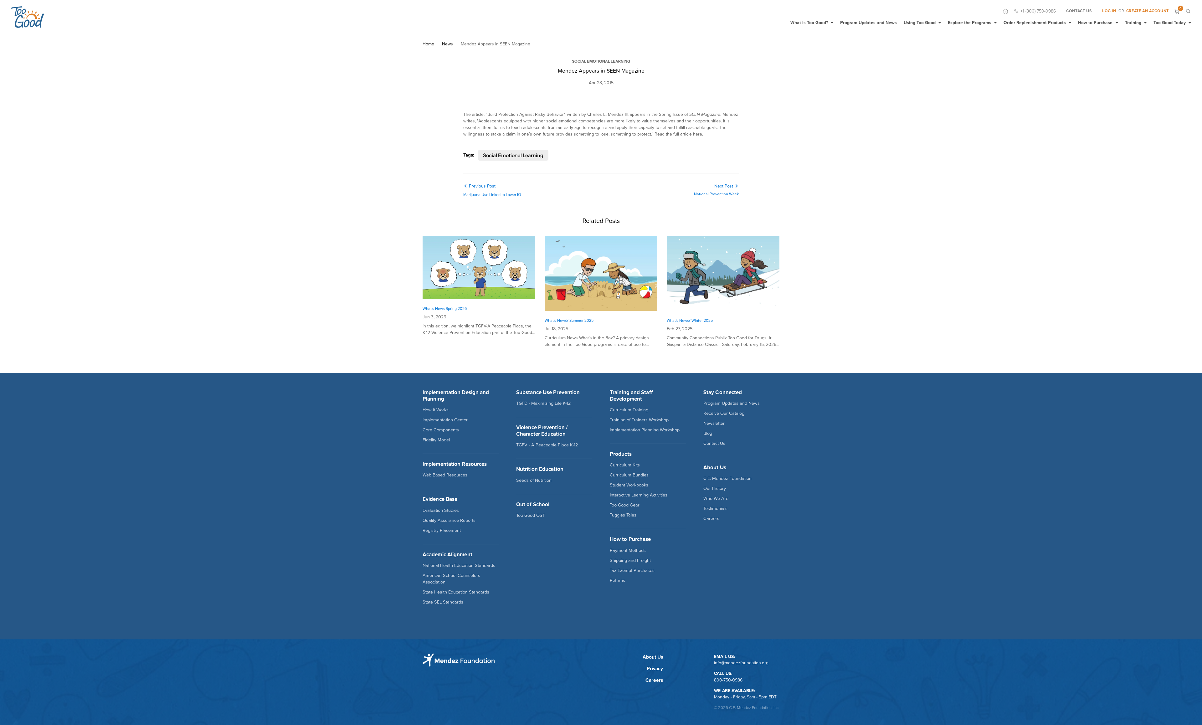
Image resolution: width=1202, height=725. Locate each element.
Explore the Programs (969, 22)
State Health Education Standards (456, 592)
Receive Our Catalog (723, 413)
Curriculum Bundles (629, 474)
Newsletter (714, 423)
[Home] (1006, 11)
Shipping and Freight (630, 560)
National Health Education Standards (459, 565)
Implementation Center (445, 419)
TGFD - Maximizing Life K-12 (543, 403)
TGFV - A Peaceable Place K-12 (547, 444)
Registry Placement (442, 530)
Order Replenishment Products (1035, 22)
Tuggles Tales (623, 515)
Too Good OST (530, 515)
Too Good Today (1169, 22)
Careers (711, 518)
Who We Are (715, 498)
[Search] (1188, 11)
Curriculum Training (629, 409)
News (447, 44)
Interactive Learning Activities (638, 494)
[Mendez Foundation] (27, 17)
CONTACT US (1079, 11)
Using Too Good (920, 22)
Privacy (655, 668)
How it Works (436, 409)
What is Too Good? (809, 22)
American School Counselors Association (451, 578)
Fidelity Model (436, 439)
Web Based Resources (445, 474)
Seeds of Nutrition (534, 480)
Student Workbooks (629, 484)
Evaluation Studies (441, 510)
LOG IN (1109, 11)
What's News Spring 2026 (445, 308)
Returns (617, 580)
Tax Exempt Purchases (632, 570)
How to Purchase (1095, 22)
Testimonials (715, 508)
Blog (707, 433)
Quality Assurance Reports (449, 520)
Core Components (441, 429)
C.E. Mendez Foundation (727, 478)
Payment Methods (628, 550)
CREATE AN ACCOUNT (1147, 11)
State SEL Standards (443, 602)
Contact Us (714, 443)
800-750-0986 (728, 680)
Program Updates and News (868, 22)
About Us (653, 657)
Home (428, 44)
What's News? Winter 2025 (690, 320)
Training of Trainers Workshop (639, 419)
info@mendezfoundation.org (741, 663)
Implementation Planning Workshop (645, 429)
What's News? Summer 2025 (569, 320)
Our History (714, 488)
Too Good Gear (625, 504)
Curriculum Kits (625, 464)
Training (1133, 22)
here (697, 134)
